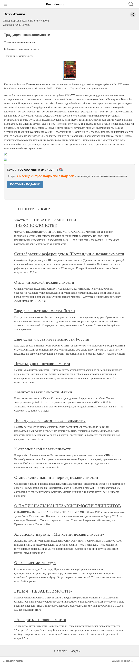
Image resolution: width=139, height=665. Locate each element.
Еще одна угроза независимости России (51, 339)
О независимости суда (35, 562)
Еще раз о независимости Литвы (44, 310)
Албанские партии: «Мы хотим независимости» (59, 534)
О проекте (60, 651)
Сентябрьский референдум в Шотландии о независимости (69, 253)
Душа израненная (121, 661)
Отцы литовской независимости (44, 282)
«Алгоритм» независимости (40, 619)
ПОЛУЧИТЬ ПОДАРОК (25, 184)
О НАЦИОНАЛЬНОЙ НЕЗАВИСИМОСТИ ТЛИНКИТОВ (67, 505)
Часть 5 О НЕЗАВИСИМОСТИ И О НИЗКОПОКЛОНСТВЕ (47, 222)
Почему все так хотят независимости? (50, 420)
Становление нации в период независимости (56, 477)
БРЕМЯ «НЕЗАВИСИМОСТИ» (43, 591)
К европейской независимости (43, 448)
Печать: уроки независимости (42, 363)
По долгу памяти (14, 661)
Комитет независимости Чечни (43, 392)
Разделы (75, 651)
